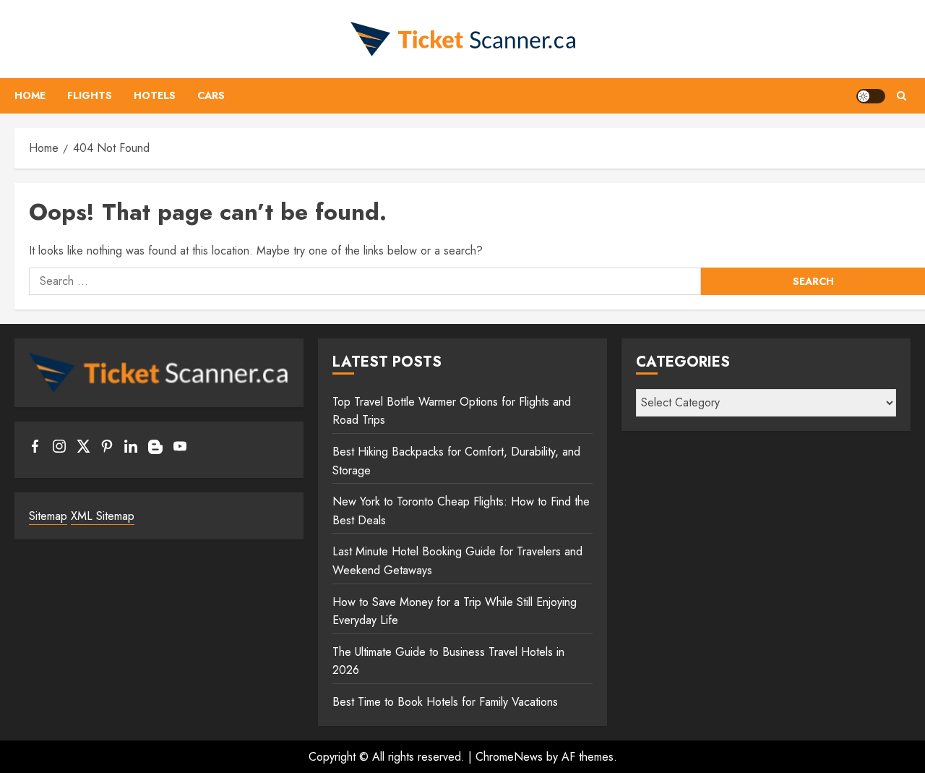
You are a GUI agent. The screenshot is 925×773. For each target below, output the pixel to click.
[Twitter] (83, 449)
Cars (211, 95)
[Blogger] (155, 450)
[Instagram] (59, 449)
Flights (89, 95)
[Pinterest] (106, 449)
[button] (901, 96)
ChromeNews (509, 756)
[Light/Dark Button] (870, 96)
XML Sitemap (102, 516)
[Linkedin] (130, 449)
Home (30, 95)
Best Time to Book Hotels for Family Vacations (445, 701)
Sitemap (48, 516)
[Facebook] (35, 449)
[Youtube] (179, 449)
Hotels (155, 95)
